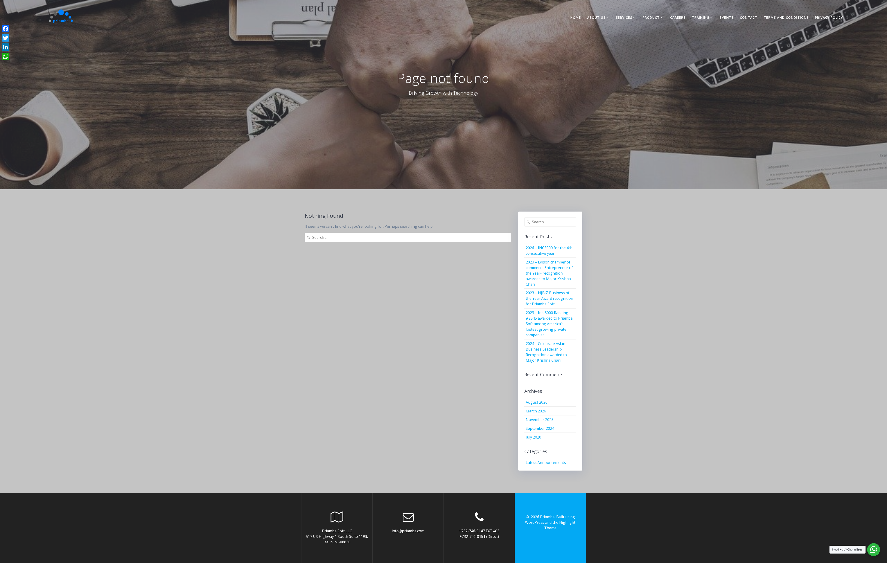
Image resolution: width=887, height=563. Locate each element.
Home (575, 17)
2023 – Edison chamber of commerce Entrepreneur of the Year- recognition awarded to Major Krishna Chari (549, 273)
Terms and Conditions (786, 17)
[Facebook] (5, 28)
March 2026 (536, 411)
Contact (748, 17)
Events (727, 17)
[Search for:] (408, 237)
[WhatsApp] (5, 56)
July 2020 (533, 437)
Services (624, 17)
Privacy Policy (829, 17)
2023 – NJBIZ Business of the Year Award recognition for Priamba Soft (549, 298)
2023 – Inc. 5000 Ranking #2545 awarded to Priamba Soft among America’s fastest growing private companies (549, 323)
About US (596, 17)
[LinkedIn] (5, 47)
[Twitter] (5, 37)
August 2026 (536, 402)
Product (651, 17)
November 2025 (539, 419)
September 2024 (540, 428)
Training (700, 17)
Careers (678, 17)
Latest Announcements (546, 462)
